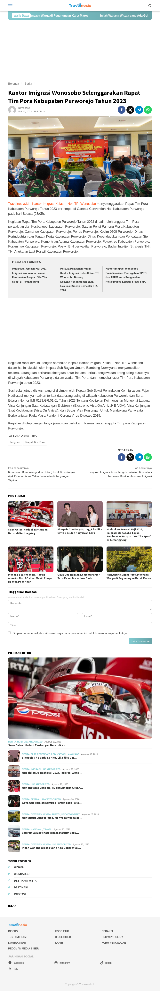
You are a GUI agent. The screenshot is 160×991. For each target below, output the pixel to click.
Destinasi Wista (25, 880)
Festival (36, 799)
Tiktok (108, 962)
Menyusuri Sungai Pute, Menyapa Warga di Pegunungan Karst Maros (129, 576)
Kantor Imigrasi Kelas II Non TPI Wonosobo (64, 204)
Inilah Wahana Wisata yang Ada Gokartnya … (51, 848)
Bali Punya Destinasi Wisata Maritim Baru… (50, 833)
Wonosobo (21, 874)
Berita (12, 742)
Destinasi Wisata (41, 814)
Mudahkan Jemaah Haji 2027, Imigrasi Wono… (52, 773)
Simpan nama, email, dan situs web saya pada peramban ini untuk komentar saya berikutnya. (70, 633)
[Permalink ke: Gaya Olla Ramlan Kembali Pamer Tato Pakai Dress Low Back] (80, 559)
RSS (15, 968)
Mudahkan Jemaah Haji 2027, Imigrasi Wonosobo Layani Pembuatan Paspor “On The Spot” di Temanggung (129, 535)
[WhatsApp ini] (148, 110)
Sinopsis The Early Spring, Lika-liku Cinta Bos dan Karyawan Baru (79, 531)
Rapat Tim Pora (35, 442)
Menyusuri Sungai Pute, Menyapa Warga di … (52, 818)
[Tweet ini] (130, 110)
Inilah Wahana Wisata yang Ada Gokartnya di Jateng (113, 15)
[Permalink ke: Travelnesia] (12, 109)
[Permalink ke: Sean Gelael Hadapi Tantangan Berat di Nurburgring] (30, 514)
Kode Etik (62, 931)
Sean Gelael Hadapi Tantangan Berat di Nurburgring (28, 531)
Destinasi (21, 887)
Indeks (13, 931)
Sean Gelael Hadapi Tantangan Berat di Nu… (38, 745)
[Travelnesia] (80, 5)
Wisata (19, 867)
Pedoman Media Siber (23, 948)
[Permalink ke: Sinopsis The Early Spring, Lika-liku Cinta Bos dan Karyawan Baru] (80, 514)
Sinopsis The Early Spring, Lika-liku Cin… (49, 757)
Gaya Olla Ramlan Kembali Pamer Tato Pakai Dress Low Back (78, 576)
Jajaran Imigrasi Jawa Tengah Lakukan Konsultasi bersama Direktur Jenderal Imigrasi (121, 472)
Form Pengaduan (114, 942)
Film (33, 754)
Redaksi (107, 931)
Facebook (18, 962)
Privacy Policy (112, 937)
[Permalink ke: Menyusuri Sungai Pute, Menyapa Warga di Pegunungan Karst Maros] (129, 559)
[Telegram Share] (139, 110)
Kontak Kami (17, 942)
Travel (56, 814)
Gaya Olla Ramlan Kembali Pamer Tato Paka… (52, 803)
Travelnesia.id (18, 204)
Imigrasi (15, 442)
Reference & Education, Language (58, 754)
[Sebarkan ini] (121, 110)
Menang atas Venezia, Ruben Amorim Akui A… (52, 788)
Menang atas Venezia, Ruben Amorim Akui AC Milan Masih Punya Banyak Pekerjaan (30, 578)
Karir (59, 942)
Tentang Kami (17, 937)
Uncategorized (33, 742)
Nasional (36, 829)
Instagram (64, 962)
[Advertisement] (80, 50)
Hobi (20, 742)
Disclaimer (63, 937)
